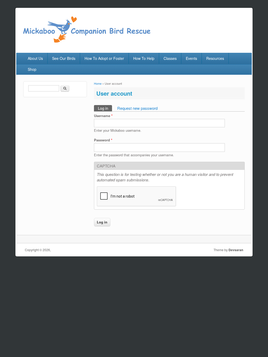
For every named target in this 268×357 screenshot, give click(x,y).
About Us (35, 58)
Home (98, 83)
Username (103, 115)
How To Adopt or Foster (104, 58)
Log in (105, 108)
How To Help (143, 58)
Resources (215, 58)
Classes (170, 58)
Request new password (137, 108)
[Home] (86, 41)
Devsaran (235, 249)
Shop (32, 69)
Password (103, 139)
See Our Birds (63, 58)
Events (191, 58)
